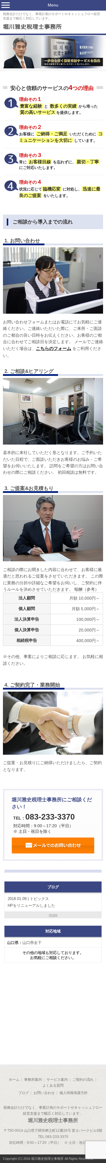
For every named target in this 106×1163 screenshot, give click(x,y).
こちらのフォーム (53, 348)
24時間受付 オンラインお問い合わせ (53, 845)
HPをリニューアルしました (31, 902)
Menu (53, 5)
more (53, 915)
